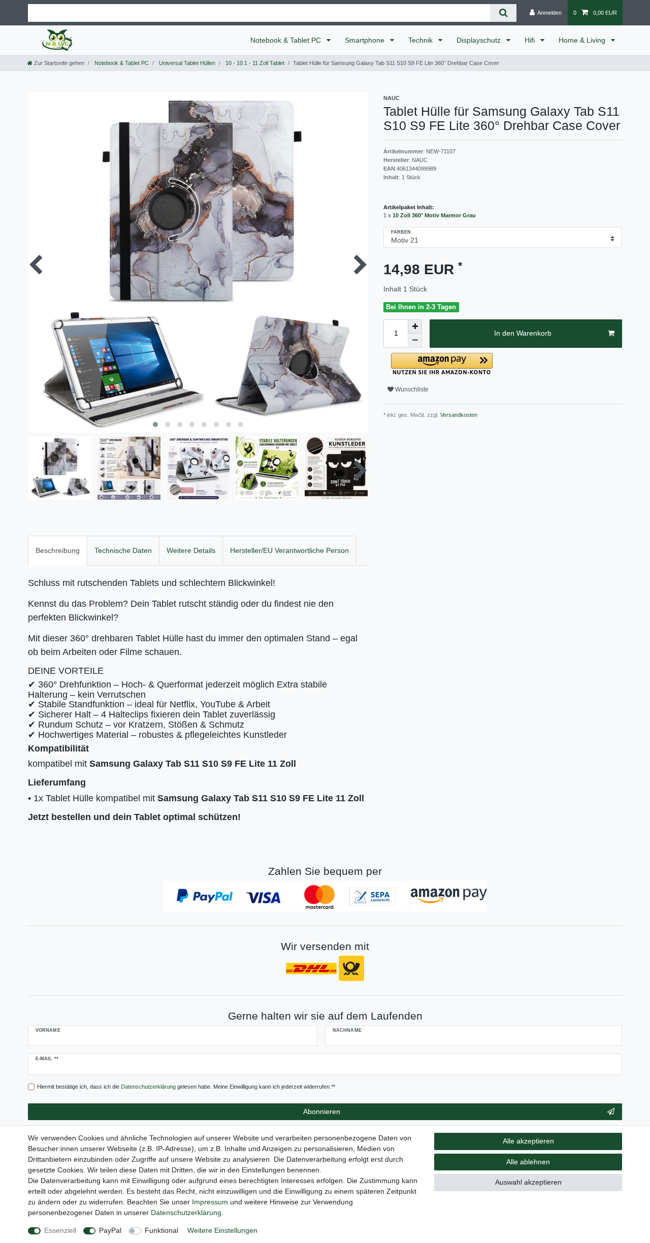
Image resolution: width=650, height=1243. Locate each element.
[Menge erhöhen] (415, 326)
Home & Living (583, 40)
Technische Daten (123, 550)
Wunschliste (411, 389)
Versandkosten (458, 415)
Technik (421, 40)
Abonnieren (321, 1111)
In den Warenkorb (522, 333)
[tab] (57, 551)
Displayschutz (480, 40)
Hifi (531, 40)
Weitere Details (191, 550)
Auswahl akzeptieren (528, 1182)
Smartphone (365, 40)
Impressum (210, 1202)
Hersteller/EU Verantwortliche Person (289, 550)
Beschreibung (58, 550)
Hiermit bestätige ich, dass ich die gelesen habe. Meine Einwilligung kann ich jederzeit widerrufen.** (186, 1087)
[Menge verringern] (415, 341)
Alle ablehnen (528, 1162)
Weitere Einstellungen (222, 1230)
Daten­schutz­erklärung (186, 1212)
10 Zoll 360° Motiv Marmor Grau (434, 215)
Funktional (161, 1230)
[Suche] (503, 13)
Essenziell (60, 1230)
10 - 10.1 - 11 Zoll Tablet (254, 63)
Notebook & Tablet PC (286, 40)
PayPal (110, 1230)
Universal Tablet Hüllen (186, 63)
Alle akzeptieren (528, 1141)
